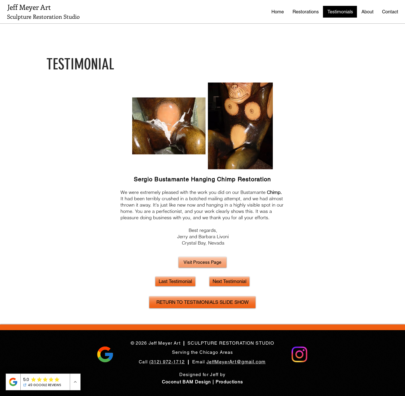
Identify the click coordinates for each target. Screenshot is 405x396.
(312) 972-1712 (167, 361)
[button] (44, 17)
